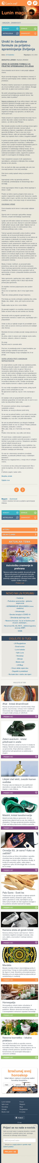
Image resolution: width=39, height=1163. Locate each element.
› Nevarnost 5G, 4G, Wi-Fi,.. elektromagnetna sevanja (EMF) (19, 627)
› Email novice (19, 646)
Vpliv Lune (5, 1104)
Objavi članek (9, 534)
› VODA (19, 631)
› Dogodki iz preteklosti (19, 671)
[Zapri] (35, 1127)
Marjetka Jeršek (7, 476)
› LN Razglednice (19, 643)
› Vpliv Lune (19, 653)
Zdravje (4, 1109)
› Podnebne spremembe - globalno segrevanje (19, 602)
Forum (22, 1102)
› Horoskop (19, 656)
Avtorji (6, 529)
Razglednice (24, 1109)
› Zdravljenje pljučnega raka (20, 617)
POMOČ (20, 1118)
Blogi (21, 1107)
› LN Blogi (19, 665)
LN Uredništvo (10, 55)
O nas (20, 1122)
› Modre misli (19, 662)
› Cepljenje (19, 598)
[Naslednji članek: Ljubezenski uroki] (22, 489)
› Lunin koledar (19, 649)
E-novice (22, 1112)
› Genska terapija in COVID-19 (19, 614)
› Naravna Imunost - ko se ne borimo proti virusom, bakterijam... (20, 621)
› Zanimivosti (15, 23)
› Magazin (6, 23)
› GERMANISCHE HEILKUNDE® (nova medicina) (19, 607)
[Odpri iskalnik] (35, 3)
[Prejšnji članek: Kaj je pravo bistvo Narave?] (16, 489)
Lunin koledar (6, 1102)
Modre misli (5, 1112)
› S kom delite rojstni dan (19, 668)
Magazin (4, 499)
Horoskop (5, 1107)
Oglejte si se (6, 480)
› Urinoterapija (19, 611)
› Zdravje (19, 659)
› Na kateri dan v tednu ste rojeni (19, 674)
